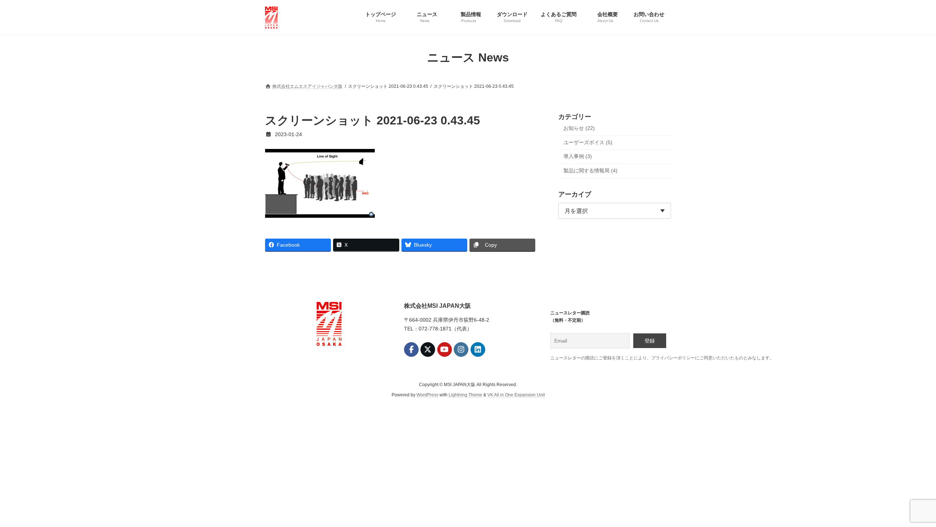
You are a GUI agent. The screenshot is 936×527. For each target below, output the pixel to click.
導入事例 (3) (577, 156)
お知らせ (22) (579, 128)
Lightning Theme (465, 394)
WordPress (427, 394)
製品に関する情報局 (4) (590, 170)
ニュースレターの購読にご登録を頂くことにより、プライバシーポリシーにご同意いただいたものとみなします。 (662, 357)
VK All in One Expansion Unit (516, 394)
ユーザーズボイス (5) (587, 142)
